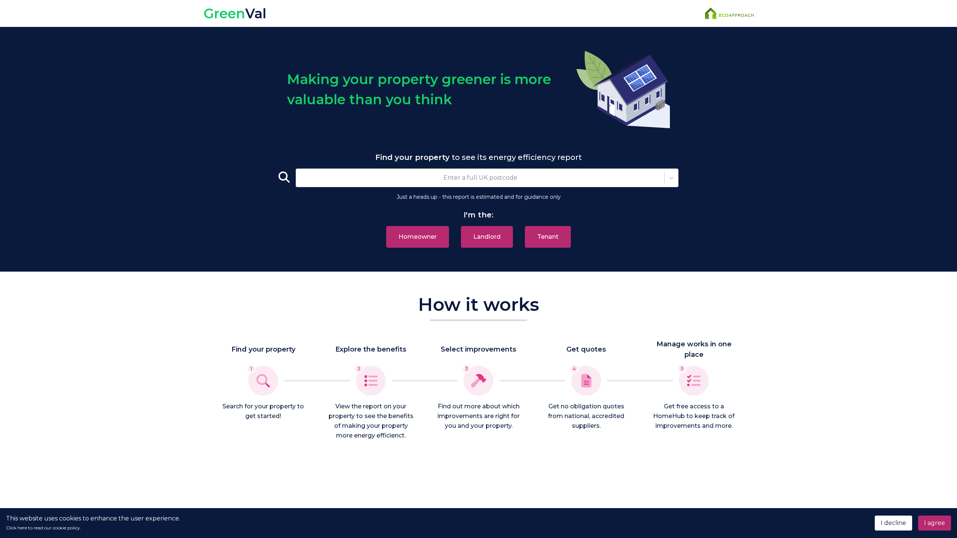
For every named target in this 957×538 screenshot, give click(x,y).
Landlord (487, 236)
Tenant (547, 236)
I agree (934, 522)
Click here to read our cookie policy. (43, 528)
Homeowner (418, 236)
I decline (893, 522)
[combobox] (300, 177)
